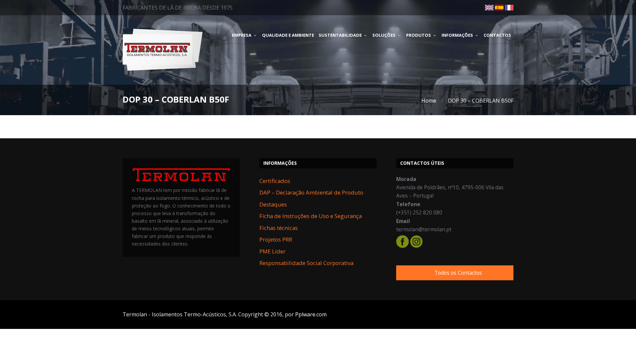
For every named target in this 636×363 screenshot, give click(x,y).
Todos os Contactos (458, 272)
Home (428, 100)
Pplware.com (311, 314)
